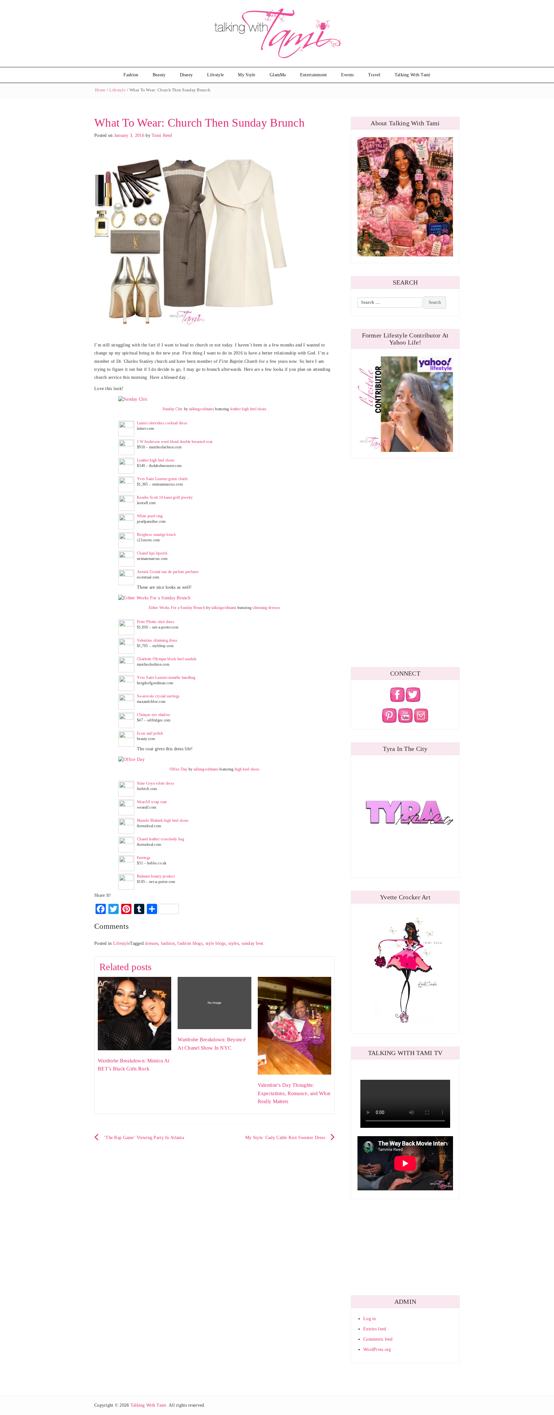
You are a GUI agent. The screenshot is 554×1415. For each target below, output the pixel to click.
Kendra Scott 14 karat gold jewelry (165, 497)
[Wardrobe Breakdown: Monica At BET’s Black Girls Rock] (134, 1013)
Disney (186, 74)
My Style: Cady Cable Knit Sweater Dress (285, 1137)
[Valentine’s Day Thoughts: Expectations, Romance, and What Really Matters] (294, 1025)
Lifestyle (215, 74)
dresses (151, 943)
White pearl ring (150, 516)
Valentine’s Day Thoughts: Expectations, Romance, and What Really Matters (294, 1093)
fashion (168, 943)
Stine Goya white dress (155, 783)
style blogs (216, 943)
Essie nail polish (150, 733)
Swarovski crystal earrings (158, 696)
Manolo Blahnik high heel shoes (163, 820)
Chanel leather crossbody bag (160, 839)
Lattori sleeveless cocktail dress (162, 423)
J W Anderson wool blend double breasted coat (174, 441)
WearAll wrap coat (152, 802)
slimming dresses (266, 607)
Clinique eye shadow (153, 714)
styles (233, 943)
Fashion (130, 74)
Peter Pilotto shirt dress (155, 622)
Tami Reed (162, 135)
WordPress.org (377, 1349)
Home (100, 89)
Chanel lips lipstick (152, 553)
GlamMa (278, 74)
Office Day (179, 769)
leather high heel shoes (248, 409)
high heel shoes (247, 769)
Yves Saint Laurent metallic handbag (166, 677)
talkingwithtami (201, 409)
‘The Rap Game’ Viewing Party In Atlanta (144, 1137)
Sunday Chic (173, 409)
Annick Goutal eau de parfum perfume (167, 572)
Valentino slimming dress (157, 640)
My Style (246, 74)
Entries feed (374, 1329)
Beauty (159, 74)
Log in (369, 1318)
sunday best (252, 943)
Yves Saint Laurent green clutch (162, 479)
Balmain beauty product (156, 876)
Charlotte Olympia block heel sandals (167, 659)
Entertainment (313, 74)
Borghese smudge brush (156, 534)
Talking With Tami (413, 74)
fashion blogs (190, 943)
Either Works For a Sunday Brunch (177, 607)
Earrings (143, 857)
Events (347, 74)
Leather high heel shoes (155, 460)
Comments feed (378, 1339)
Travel (374, 74)
